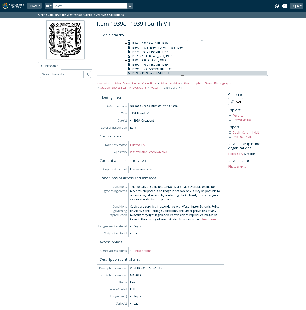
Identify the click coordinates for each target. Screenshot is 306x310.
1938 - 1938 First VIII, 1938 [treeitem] (148, 60)
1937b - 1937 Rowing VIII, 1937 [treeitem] (151, 56)
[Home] (14, 5)
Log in (295, 6)
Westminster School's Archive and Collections (127, 83)
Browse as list (242, 120)
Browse (33, 6)
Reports (238, 115)
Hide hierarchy (112, 35)
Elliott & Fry (137, 145)
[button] (277, 6)
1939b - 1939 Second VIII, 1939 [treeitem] (151, 69)
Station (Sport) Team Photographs (123, 88)
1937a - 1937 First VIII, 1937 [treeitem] (149, 52)
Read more (209, 219)
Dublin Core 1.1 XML (246, 132)
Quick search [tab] (49, 66)
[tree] (182, 57)
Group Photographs (218, 83)
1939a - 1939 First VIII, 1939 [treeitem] (149, 65)
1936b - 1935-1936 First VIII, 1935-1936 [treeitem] (157, 48)
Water (154, 88)
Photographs (192, 83)
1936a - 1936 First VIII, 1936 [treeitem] (149, 43)
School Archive (170, 83)
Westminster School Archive (148, 152)
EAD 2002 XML (242, 137)
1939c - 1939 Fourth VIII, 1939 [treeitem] (151, 73)
